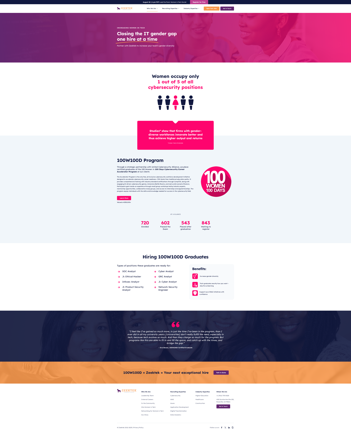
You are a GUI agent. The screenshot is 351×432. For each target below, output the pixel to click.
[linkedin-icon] (229, 427)
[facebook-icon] (221, 427)
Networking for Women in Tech (152, 411)
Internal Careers (147, 399)
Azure (172, 403)
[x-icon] (225, 427)
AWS (172, 399)
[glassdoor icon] (232, 427)
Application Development (179, 407)
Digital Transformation (178, 411)
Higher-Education (202, 395)
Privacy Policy (138, 427)
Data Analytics (175, 415)
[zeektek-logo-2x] (127, 390)
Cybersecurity (175, 395)
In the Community (148, 403)
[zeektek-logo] (125, 8)
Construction (200, 403)
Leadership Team (147, 395)
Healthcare (199, 399)
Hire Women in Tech (148, 407)
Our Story (144, 415)
